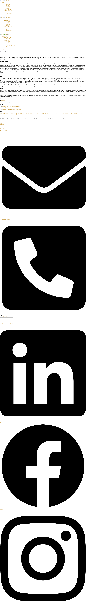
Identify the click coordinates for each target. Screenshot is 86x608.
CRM (23, 113)
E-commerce (34, 113)
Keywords (58, 113)
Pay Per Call (2, 128)
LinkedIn (70, 113)
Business (15, 113)
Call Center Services (3, 129)
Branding (12, 113)
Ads (0, 113)
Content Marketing (19, 113)
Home (1, 122)
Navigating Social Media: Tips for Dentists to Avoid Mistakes (10, 106)
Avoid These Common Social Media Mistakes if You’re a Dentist (11, 108)
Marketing (77, 113)
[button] (43, 128)
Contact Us (2, 124)
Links (73, 113)
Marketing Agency (82, 113)
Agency (2, 113)
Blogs (9, 113)
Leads (68, 113)
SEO (17, 115)
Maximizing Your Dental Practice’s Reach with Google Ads (10, 107)
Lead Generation (65, 113)
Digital (26, 113)
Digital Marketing (30, 113)
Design (24, 113)
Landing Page (61, 113)
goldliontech (3, 100)
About (1, 123)
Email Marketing (40, 113)
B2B (4, 113)
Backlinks (6, 113)
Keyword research (54, 113)
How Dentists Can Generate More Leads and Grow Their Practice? (11, 109)
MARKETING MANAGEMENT (5, 130)
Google (49, 113)
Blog (8, 113)
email (36, 113)
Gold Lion (46, 113)
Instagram (51, 113)
